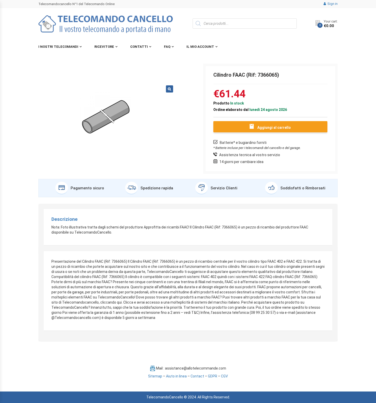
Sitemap (155, 376)
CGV (224, 376)
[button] (169, 89)
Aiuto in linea (176, 376)
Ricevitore (104, 47)
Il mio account (200, 47)
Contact (197, 376)
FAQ (167, 47)
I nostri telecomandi (58, 47)
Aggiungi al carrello (274, 127)
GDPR (212, 376)
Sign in (332, 4)
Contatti (139, 47)
